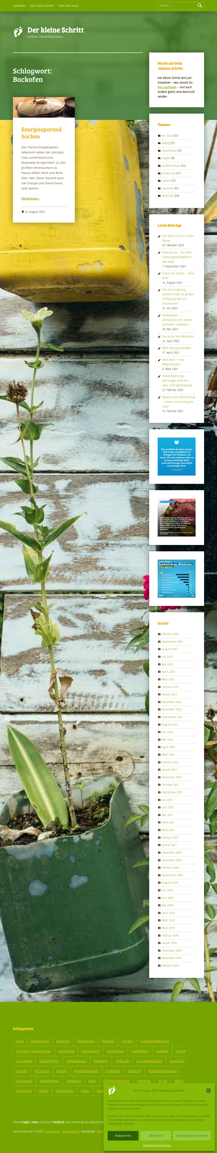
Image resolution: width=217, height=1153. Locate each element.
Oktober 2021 (170, 785)
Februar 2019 (170, 935)
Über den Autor (69, 6)
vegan (43, 1091)
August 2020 (170, 883)
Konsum (162, 1051)
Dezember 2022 (172, 702)
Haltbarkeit (140, 1051)
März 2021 (168, 830)
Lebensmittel (49, 1061)
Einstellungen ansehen (192, 1136)
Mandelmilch (76, 1061)
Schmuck (134, 1071)
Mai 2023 (167, 664)
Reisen (62, 1071)
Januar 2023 (169, 694)
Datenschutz (70, 1131)
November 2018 (172, 958)
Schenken (113, 1071)
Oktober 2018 (170, 965)
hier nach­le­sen (167, 87)
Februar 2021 (170, 837)
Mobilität (168, 196)
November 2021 (172, 777)
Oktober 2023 (170, 634)
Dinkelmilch (40, 1041)
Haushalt (167, 188)
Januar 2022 (169, 770)
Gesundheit (90, 1051)
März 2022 (168, 755)
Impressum (53, 1131)
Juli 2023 (167, 657)
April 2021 (168, 822)
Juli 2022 (167, 732)
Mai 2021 (167, 815)
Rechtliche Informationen (157, 1145)
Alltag (165, 143)
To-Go (162, 1081)
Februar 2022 (170, 762)
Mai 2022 (167, 739)
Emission (63, 1041)
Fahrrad (108, 1041)
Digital (166, 158)
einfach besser (171, 166)
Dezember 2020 (172, 852)
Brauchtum (169, 150)
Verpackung (64, 1091)
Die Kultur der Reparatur (178, 336)
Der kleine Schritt (56, 29)
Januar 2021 (169, 845)
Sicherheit (24, 1081)
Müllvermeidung (149, 1061)
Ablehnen (156, 1136)
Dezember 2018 (171, 950)
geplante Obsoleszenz (33, 1051)
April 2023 (168, 672)
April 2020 (168, 913)
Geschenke (66, 1051)
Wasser (102, 1091)
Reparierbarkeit (86, 1071)
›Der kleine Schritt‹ (42, 6)
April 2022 (168, 747)
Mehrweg (101, 1061)
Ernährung (168, 173)
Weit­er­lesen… (30, 199)
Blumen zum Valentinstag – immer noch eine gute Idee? (178, 401)
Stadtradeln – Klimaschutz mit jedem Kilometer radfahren (177, 320)
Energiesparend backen (41, 132)
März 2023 (168, 679)
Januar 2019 (169, 943)
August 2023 (170, 649)
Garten (166, 181)
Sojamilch (73, 1081)
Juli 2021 (167, 800)
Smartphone (49, 1081)
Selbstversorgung (162, 1071)
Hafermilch (115, 1051)
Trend (178, 1081)
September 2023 (172, 642)
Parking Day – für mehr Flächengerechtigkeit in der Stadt (177, 257)
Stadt (92, 1081)
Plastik (21, 1071)
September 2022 (172, 717)
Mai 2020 (167, 905)
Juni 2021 (168, 807)
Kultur (181, 1051)
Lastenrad (24, 1061)
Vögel (85, 1091)
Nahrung (177, 1061)
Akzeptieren (123, 1136)
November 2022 (172, 709)
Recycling (41, 1071)
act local (167, 135)
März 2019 (168, 928)
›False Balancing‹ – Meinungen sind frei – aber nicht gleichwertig (177, 380)
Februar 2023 (170, 687)
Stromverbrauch (116, 1081)
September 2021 (172, 792)
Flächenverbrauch (154, 1041)
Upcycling (24, 1091)
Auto (20, 1041)
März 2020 (168, 920)
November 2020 (172, 860)
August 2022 (170, 724)
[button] (208, 1090)
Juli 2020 (167, 890)
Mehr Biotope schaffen (176, 348)
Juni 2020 (168, 898)
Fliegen (127, 1041)
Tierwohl (144, 1081)
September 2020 (172, 875)
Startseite (19, 6)
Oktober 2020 (170, 868)
